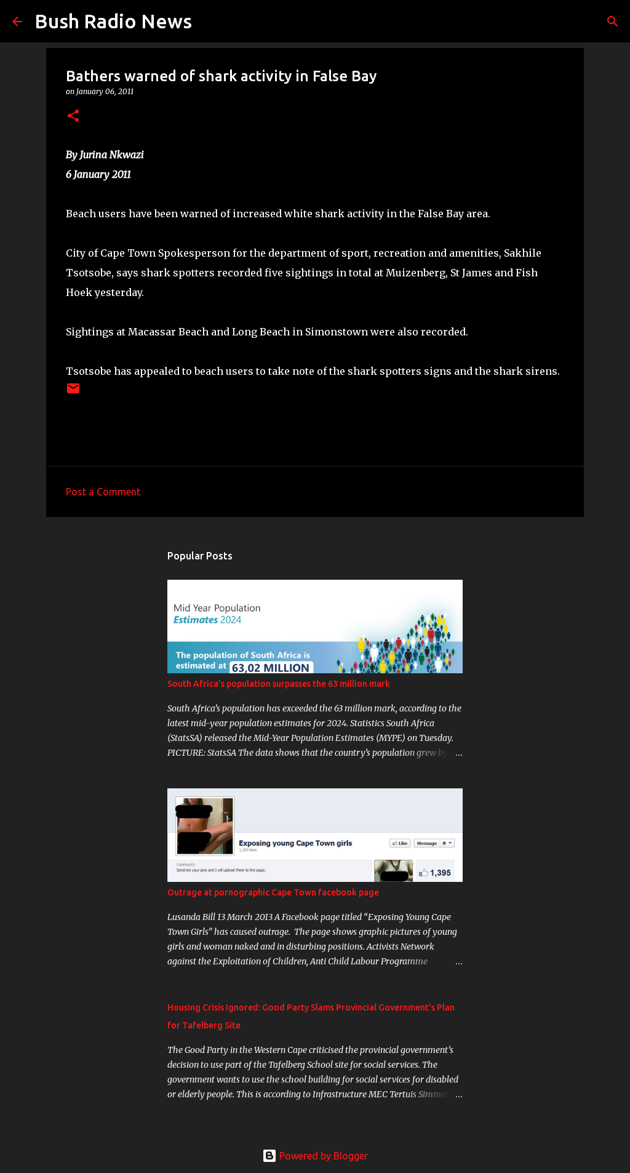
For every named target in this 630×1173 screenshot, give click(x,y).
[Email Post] (73, 393)
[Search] (209, 21)
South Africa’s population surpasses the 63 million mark (278, 684)
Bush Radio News (113, 21)
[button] (73, 116)
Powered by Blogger (322, 1155)
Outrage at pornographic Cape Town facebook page (273, 892)
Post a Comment (103, 491)
